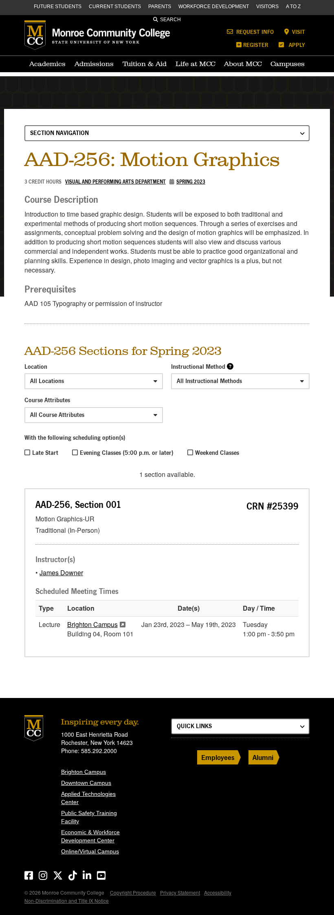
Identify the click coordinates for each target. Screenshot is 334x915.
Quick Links (194, 726)
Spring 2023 (190, 182)
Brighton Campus (92, 624)
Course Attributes (47, 400)
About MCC (242, 64)
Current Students (115, 6)
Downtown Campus (86, 783)
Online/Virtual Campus (90, 851)
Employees (218, 757)
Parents (159, 6)
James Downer (61, 572)
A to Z (293, 6)
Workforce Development (213, 6)
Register (255, 44)
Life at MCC (195, 64)
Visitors (267, 6)
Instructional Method (198, 366)
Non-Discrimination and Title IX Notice (66, 900)
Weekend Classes (217, 452)
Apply (296, 44)
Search (170, 19)
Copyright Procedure (133, 892)
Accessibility (217, 892)
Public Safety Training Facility (89, 817)
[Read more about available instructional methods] (230, 366)
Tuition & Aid (145, 64)
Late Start (45, 452)
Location (35, 366)
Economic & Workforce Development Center (90, 836)
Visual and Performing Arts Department (115, 182)
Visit (297, 31)
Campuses (287, 64)
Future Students (57, 6)
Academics (47, 64)
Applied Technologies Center (88, 798)
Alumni (263, 757)
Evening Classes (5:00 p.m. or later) (127, 452)
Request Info (254, 31)
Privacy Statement (180, 892)
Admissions (94, 64)
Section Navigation (59, 133)
